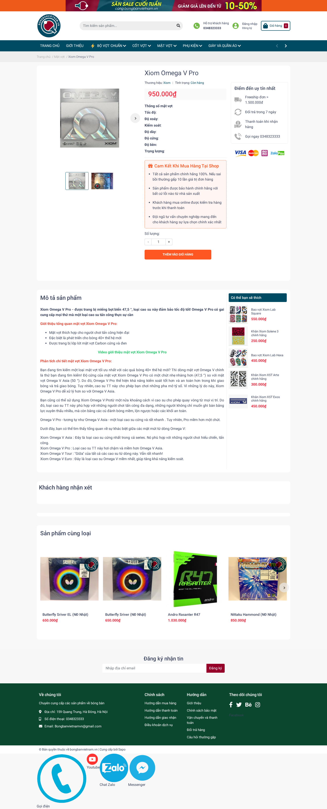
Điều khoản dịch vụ (159, 725)
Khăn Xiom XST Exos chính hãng (265, 398)
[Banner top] (164, 5)
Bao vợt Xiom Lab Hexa (267, 355)
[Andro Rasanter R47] (195, 579)
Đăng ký (247, 28)
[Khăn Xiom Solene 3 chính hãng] (238, 336)
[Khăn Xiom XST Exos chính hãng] (238, 401)
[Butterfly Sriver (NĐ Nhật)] (132, 579)
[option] (89, 118)
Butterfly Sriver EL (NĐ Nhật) (65, 614)
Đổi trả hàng (196, 730)
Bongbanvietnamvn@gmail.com (78, 726)
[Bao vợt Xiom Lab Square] (238, 314)
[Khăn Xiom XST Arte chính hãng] (238, 379)
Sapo (121, 749)
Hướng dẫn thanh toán (161, 710)
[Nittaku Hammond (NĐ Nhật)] (257, 579)
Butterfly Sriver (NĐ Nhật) (125, 614)
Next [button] (135, 118)
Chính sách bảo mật (201, 710)
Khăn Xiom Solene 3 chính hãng (265, 333)
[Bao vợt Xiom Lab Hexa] (238, 357)
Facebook (236, 715)
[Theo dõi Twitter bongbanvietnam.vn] (239, 705)
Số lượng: (152, 233)
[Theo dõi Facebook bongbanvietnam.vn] (231, 705)
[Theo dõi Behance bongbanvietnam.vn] (248, 705)
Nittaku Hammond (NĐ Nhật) (254, 614)
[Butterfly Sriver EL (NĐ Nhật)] (69, 579)
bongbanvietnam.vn (84, 749)
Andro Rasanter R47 (184, 614)
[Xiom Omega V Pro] (89, 118)
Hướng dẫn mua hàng (160, 703)
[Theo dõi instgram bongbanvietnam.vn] (257, 705)
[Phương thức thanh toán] (259, 153)
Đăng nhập (249, 24)
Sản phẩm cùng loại (65, 533)
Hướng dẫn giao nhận (160, 718)
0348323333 (212, 28)
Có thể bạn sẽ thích (246, 298)
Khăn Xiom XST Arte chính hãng (265, 376)
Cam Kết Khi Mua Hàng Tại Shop (186, 166)
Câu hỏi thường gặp (201, 737)
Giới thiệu (194, 703)
